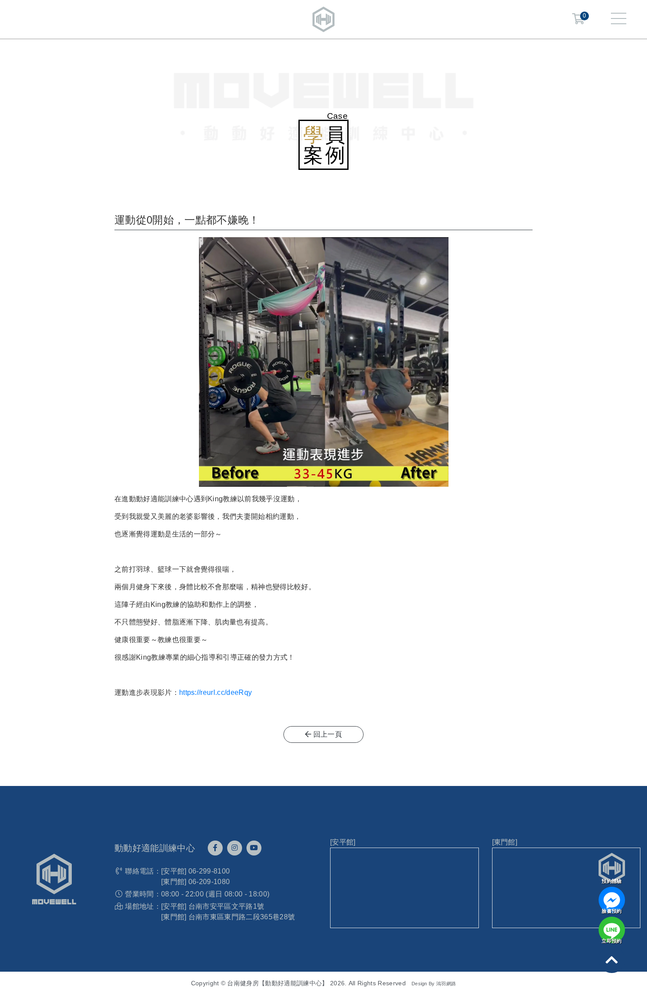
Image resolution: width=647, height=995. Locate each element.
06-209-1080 (209, 881)
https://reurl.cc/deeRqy (215, 692)
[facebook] (215, 848)
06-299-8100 (209, 871)
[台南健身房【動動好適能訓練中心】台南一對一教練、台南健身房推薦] (323, 18)
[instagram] (234, 848)
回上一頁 (326, 734)
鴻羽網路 (446, 983)
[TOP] (612, 960)
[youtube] (253, 848)
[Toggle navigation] (619, 19)
